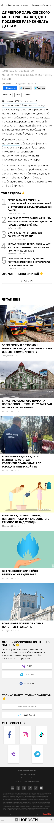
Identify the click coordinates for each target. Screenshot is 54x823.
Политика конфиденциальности (27, 781)
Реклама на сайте (27, 778)
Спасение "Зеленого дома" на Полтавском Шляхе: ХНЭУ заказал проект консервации (29, 262)
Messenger (29, 683)
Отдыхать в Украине (41, 5)
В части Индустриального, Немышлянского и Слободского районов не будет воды (26, 519)
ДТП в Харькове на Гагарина (14, 5)
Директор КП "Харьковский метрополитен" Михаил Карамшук (23, 103)
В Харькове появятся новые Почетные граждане (22, 625)
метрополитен (11, 143)
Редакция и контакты (27, 774)
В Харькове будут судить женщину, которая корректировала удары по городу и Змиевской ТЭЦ (30, 221)
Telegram (29, 675)
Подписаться (29, 715)
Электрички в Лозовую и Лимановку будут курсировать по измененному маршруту (27, 348)
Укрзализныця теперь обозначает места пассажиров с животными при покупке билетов (29, 247)
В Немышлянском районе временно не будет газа (20, 572)
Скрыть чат (27, 281)
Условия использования (27, 771)
